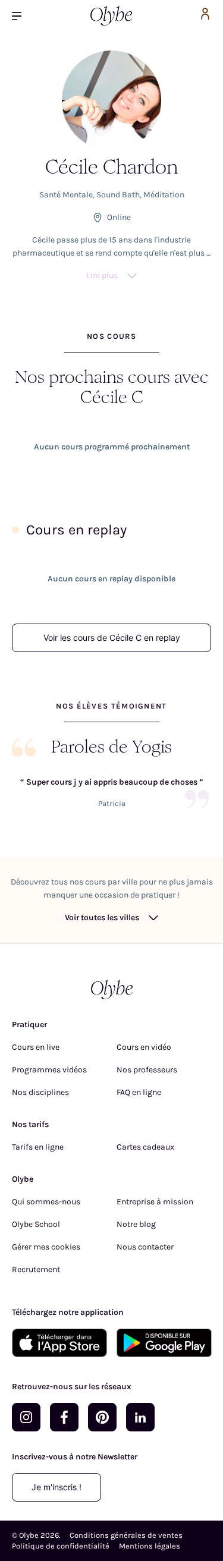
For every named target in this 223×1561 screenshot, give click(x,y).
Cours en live (35, 1047)
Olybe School (36, 1224)
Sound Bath (118, 195)
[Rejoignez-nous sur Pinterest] (102, 1417)
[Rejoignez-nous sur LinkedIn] (140, 1417)
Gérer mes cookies (46, 1247)
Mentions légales (149, 1545)
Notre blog (136, 1224)
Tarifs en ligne (38, 1147)
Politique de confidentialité (60, 1545)
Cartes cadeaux (145, 1147)
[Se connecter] (205, 16)
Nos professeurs (147, 1070)
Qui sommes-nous (46, 1202)
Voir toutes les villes (102, 917)
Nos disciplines (40, 1092)
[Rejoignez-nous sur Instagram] (26, 1417)
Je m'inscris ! (56, 1487)
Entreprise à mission (155, 1202)
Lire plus (102, 275)
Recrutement (36, 1269)
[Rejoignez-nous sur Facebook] (64, 1417)
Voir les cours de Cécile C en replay (111, 637)
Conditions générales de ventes (126, 1535)
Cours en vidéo (144, 1047)
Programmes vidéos (49, 1070)
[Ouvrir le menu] (21, 16)
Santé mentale (66, 195)
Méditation (163, 195)
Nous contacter (145, 1247)
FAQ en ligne (139, 1092)
